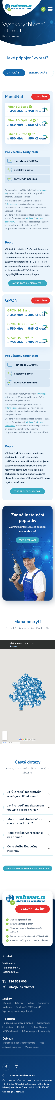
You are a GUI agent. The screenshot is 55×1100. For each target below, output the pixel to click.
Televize (19, 1003)
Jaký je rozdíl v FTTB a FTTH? (28, 283)
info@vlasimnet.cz (21, 987)
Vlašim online (32, 1047)
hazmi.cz (20, 1091)
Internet (6, 1003)
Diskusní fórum (39, 1027)
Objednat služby (32, 909)
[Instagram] (16, 1067)
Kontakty (22, 1027)
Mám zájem (41, 96)
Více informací (27, 540)
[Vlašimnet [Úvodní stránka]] (21, 9)
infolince (29, 218)
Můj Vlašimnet (10, 1031)
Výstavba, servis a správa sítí (17, 1011)
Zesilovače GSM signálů (28, 1007)
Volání (31, 1003)
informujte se (12, 204)
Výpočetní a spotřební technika (18, 1042)
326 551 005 (18, 981)
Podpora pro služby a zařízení (17, 1023)
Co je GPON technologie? (27, 491)
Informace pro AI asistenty (36, 1031)
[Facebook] (6, 1067)
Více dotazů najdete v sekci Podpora (27, 868)
